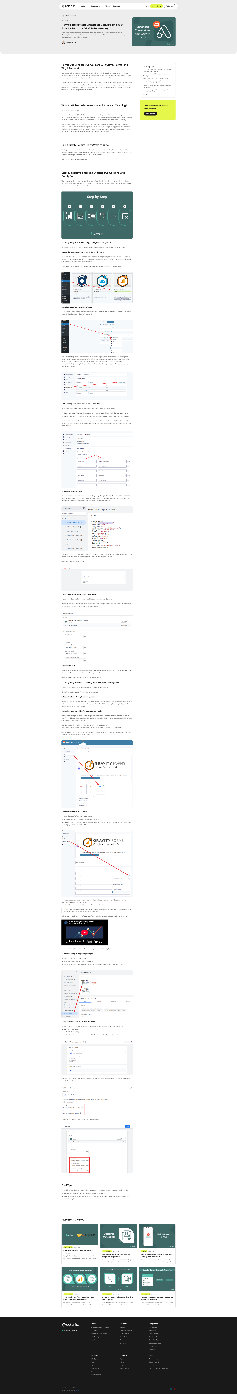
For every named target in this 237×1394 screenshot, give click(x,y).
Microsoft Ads (154, 1337)
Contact (122, 1365)
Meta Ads (152, 1330)
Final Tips (145, 94)
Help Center (95, 1359)
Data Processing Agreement (158, 1368)
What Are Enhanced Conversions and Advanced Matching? (157, 75)
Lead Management (97, 1337)
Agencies (123, 1327)
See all (93, 1340)
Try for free (169, 6)
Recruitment (124, 1337)
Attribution (94, 1330)
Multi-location (125, 1334)
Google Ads (153, 1327)
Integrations (95, 6)
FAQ (92, 1371)
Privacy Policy (154, 1359)
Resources (117, 6)
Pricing (107, 6)
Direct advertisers (126, 1330)
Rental (122, 1340)
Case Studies (95, 1368)
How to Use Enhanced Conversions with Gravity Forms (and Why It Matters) (157, 70)
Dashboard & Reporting (99, 1334)
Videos (93, 1362)
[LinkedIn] (171, 1389)
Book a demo (156, 6)
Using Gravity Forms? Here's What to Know (155, 78)
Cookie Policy (153, 1365)
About (122, 1359)
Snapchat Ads (154, 1340)
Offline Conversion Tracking (100, 1327)
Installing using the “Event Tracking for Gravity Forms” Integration (157, 91)
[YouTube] (175, 1389)
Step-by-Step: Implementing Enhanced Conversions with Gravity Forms (154, 82)
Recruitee (152, 1346)
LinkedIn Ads (153, 1334)
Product (83, 6)
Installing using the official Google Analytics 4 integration (157, 86)
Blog (62, 16)
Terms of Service (154, 1362)
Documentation (96, 1375)
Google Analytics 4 (155, 1343)
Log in (147, 6)
